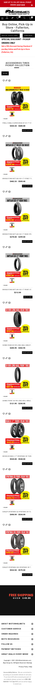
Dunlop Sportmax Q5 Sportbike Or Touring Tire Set (17, 512)
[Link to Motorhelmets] (17, 11)
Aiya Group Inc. (8, 663)
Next (28, 114)
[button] (30, 19)
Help (30, 667)
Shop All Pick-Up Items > (10, 35)
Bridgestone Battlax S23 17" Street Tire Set (17, 178)
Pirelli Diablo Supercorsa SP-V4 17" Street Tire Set (17, 123)
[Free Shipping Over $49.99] (17, 596)
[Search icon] (23, 18)
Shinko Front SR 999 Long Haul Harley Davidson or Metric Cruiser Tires (17, 401)
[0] (17, 18)
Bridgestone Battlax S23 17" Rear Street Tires (17, 234)
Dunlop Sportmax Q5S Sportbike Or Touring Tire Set (17, 567)
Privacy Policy (23, 667)
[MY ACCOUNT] (7, 17)
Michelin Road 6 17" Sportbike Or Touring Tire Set (17, 456)
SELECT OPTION (27, 130)
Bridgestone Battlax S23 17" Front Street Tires (17, 289)
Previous (7, 114)
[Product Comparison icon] (12, 18)
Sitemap (29, 663)
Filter (5, 73)
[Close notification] (31, 5)
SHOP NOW (21, 5)
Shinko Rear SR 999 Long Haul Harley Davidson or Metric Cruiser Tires (17, 345)
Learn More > (29, 35)
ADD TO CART (28, 297)
